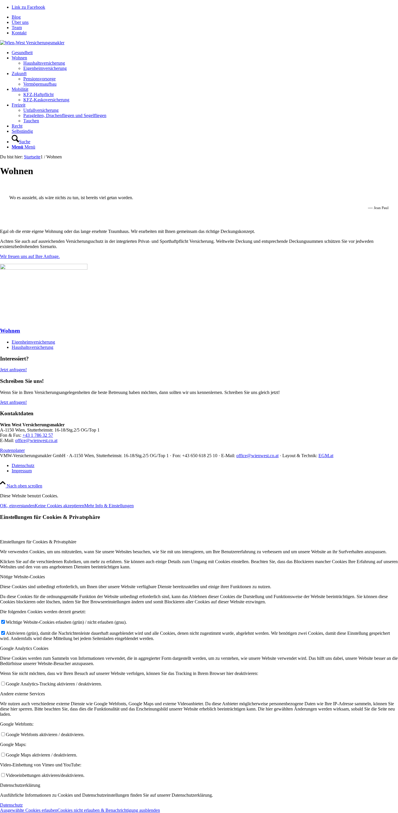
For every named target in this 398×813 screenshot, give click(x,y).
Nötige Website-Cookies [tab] (22, 576)
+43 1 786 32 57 (37, 435)
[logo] (32, 42)
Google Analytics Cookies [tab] (24, 648)
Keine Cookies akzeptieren (59, 505)
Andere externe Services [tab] (22, 693)
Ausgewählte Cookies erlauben (28, 810)
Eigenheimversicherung (33, 342)
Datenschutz (11, 805)
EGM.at (325, 455)
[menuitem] (205, 17)
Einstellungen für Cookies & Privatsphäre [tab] (38, 541)
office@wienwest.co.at (36, 440)
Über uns (20, 22)
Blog (16, 17)
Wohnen (10, 331)
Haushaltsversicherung (32, 347)
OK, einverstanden (17, 505)
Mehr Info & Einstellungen (109, 505)
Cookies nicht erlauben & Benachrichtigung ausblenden (108, 810)
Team (17, 27)
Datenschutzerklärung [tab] (20, 785)
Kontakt (19, 32)
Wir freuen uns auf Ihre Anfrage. (30, 256)
